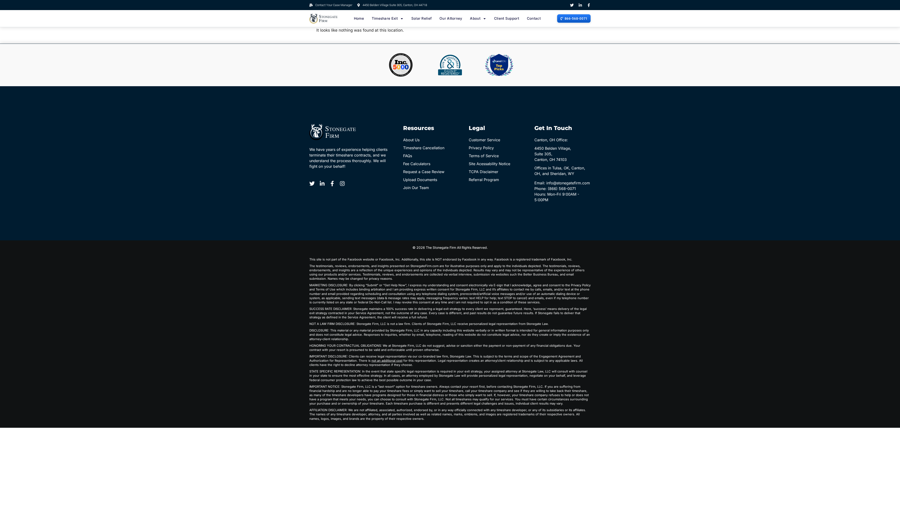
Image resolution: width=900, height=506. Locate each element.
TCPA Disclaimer (483, 171)
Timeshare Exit (385, 18)
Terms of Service (484, 155)
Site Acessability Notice (489, 163)
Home (359, 18)
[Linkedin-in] (580, 5)
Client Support (506, 18)
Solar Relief (421, 18)
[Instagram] (342, 183)
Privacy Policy (481, 147)
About (475, 18)
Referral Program (484, 179)
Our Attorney (450, 18)
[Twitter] (572, 5)
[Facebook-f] (589, 5)
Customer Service (484, 140)
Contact (534, 18)
